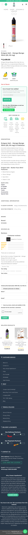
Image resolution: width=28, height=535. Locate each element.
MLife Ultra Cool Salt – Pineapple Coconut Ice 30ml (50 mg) (7, 343)
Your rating (4, 268)
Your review (4, 273)
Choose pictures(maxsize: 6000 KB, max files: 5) (13, 285)
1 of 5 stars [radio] (1, 271)
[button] (2, 4)
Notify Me (7, 99)
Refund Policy (6, 418)
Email (3, 298)
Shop (12, 9)
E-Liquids (4, 186)
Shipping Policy (7, 421)
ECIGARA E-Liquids (17, 10)
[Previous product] (15, 14)
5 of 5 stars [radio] (18, 271)
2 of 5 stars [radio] (4, 271)
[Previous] (3, 29)
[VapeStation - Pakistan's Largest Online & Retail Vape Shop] (14, 4)
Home (6, 9)
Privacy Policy (6, 415)
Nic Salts (3, 188)
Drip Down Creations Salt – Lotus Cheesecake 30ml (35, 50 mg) (20, 344)
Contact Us (5, 365)
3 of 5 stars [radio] (8, 271)
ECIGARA (3, 51)
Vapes (3, 184)
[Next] (24, 29)
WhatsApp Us (9, 110)
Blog (4, 401)
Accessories (5, 192)
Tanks (3, 190)
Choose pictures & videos (11, 288)
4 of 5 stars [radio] (12, 271)
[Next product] (12, 14)
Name (3, 291)
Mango (16, 205)
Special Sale (4, 194)
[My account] (22, 4)
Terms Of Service (7, 412)
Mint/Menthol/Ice (22, 205)
